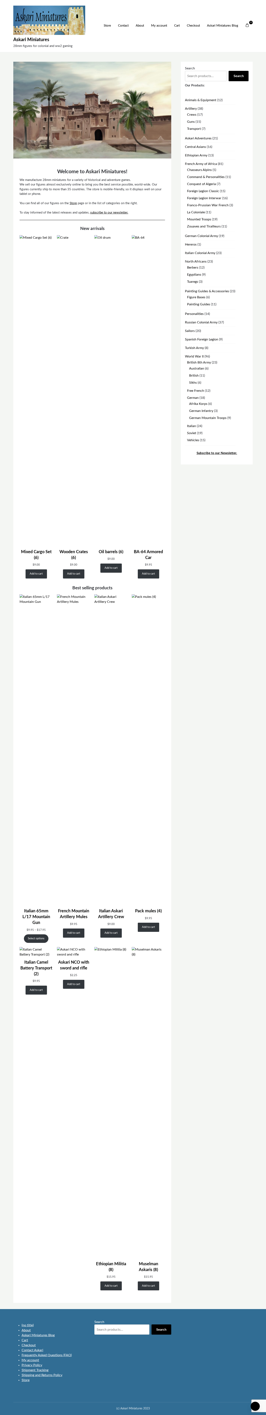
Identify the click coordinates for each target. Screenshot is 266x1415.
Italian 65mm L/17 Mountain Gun (36, 917)
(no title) (28, 1325)
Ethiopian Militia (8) (111, 1267)
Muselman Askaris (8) (148, 1267)
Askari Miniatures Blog (222, 25)
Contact (123, 25)
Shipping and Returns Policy (42, 1375)
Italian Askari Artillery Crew (111, 914)
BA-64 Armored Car (148, 555)
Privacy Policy (32, 1365)
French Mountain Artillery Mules (73, 914)
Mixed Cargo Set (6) (36, 555)
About (140, 25)
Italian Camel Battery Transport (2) (36, 968)
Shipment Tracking (35, 1370)
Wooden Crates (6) (73, 555)
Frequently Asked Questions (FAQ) (47, 1355)
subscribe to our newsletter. (109, 212)
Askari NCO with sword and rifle (73, 965)
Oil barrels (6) (111, 552)
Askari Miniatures (31, 39)
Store (107, 25)
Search (190, 68)
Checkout (193, 25)
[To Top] (255, 1406)
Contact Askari (32, 1350)
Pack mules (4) (148, 911)
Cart (177, 25)
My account (159, 25)
